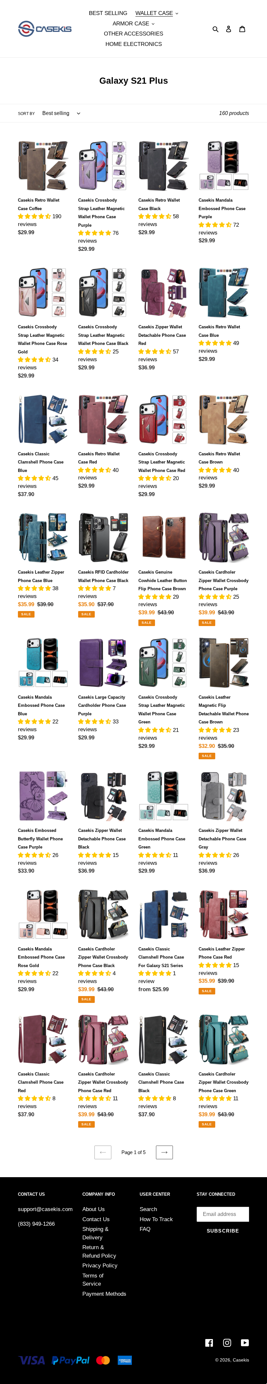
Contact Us (96, 1219)
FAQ (145, 1229)
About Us (93, 1209)
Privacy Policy (100, 1266)
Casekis (241, 1360)
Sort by (26, 113)
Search (148, 1209)
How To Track (156, 1219)
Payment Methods (104, 1294)
